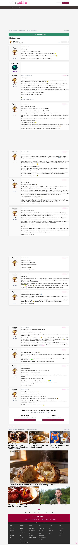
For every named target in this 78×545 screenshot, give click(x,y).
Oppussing (12, 531)
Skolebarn (22, 540)
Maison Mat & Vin (42, 537)
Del (59, 42)
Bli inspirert (12, 530)
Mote (50, 525)
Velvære (31, 535)
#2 (67, 75)
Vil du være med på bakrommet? (39, 34)
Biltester (60, 530)
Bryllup (50, 533)
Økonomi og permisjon (24, 542)
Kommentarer (28, 519)
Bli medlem (65, 2)
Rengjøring (12, 533)
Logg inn (58, 2)
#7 (67, 257)
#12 (67, 365)
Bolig (11, 525)
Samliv (43, 519)
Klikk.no (43, 522)
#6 (67, 208)
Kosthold (31, 531)
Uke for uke (22, 533)
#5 (67, 179)
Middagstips (41, 535)
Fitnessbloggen (32, 537)
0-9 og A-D (21, 42)
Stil (49, 528)
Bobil (60, 535)
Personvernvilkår (32, 512)
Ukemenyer (41, 528)
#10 (67, 327)
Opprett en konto (25, 419)
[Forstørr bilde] (55, 53)
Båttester (61, 533)
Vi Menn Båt (61, 531)
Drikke (40, 533)
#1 (67, 46)
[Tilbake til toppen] (39, 509)
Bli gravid (21, 528)
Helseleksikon (32, 530)
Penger (54, 519)
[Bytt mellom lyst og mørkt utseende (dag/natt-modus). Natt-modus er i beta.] (52, 512)
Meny (11, 7)
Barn (20, 539)
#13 (67, 389)
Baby (21, 535)
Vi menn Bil (61, 528)
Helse (47, 519)
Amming (21, 537)
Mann (50, 531)
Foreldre (22, 525)
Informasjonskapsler (47, 512)
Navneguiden (22, 531)
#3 (67, 103)
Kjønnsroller (34, 519)
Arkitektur (12, 528)
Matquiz (40, 539)
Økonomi (11, 537)
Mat (50, 519)
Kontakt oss (39, 512)
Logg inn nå (53, 419)
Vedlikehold (12, 535)
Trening (30, 533)
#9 (67, 291)
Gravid (21, 530)
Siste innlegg (17, 7)
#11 (67, 349)
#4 (67, 151)
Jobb (39, 519)
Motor (60, 525)
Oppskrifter (41, 530)
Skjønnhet (51, 530)
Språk (26, 512)
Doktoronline (31, 528)
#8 (67, 274)
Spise (40, 531)
